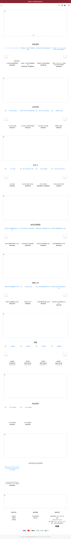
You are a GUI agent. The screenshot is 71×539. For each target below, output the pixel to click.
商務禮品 (14, 518)
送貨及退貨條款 (35, 516)
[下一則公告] (69, 1)
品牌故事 (14, 516)
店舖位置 (14, 519)
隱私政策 (35, 518)
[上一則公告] (1, 1)
